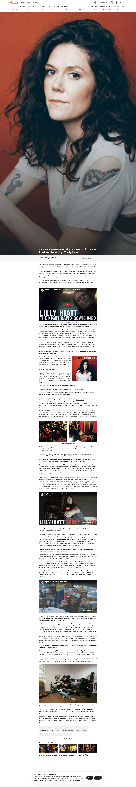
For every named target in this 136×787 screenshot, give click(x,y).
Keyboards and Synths (32, 6)
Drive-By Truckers (80, 654)
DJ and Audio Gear (56, 6)
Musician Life (57, 733)
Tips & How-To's (107, 10)
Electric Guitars (45, 727)
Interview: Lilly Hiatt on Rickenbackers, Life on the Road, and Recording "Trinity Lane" (67, 251)
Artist (47, 258)
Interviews (55, 10)
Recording (55, 730)
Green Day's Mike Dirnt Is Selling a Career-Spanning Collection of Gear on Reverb (47, 754)
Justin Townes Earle (80, 280)
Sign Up (120, 2)
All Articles (16, 10)
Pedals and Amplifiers (20, 6)
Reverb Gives (116, 6)
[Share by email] (90, 258)
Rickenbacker (44, 733)
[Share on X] (87, 258)
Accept (98, 778)
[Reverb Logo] (14, 2)
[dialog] (68, 778)
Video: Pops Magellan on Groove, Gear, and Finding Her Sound (87, 754)
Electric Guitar (81, 730)
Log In (124, 2)
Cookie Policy (40, 780)
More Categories (65, 6)
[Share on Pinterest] (88, 258)
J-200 (40, 545)
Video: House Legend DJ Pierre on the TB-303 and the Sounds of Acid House (68, 754)
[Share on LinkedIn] (83, 258)
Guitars (12, 6)
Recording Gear (42, 6)
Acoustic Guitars (68, 730)
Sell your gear (103, 2)
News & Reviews (42, 10)
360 (74, 534)
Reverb (54, 257)
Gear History (94, 10)
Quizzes (81, 10)
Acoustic (68, 733)
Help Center (122, 6)
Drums (48, 6)
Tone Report (120, 10)
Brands (92, 6)
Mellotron (77, 448)
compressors (85, 445)
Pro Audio (74, 727)
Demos (68, 10)
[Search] (93, 2)
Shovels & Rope (80, 400)
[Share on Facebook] (85, 258)
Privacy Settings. (75, 780)
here (46, 284)
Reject (90, 778)
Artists (29, 10)
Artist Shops (109, 6)
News (96, 6)
